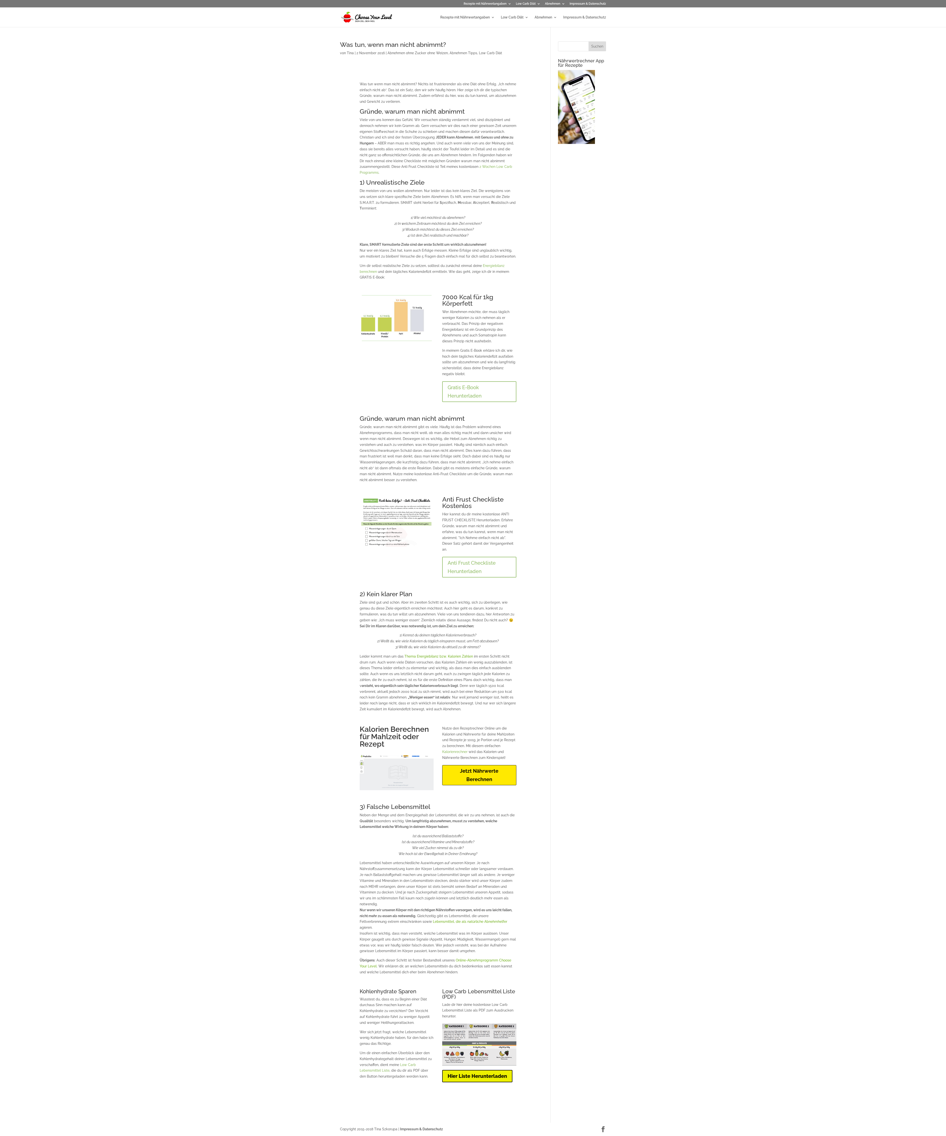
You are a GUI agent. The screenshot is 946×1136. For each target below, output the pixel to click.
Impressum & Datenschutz (588, 3)
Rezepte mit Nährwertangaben (485, 3)
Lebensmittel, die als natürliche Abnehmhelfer (470, 922)
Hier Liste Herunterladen (477, 1076)
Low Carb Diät (526, 3)
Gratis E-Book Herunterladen (465, 391)
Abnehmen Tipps (463, 53)
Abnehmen (552, 3)
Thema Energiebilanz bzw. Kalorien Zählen (439, 656)
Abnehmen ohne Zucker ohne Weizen (418, 53)
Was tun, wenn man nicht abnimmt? (393, 44)
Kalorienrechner (455, 752)
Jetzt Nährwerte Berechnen (479, 775)
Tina (350, 53)
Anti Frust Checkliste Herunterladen (472, 567)
